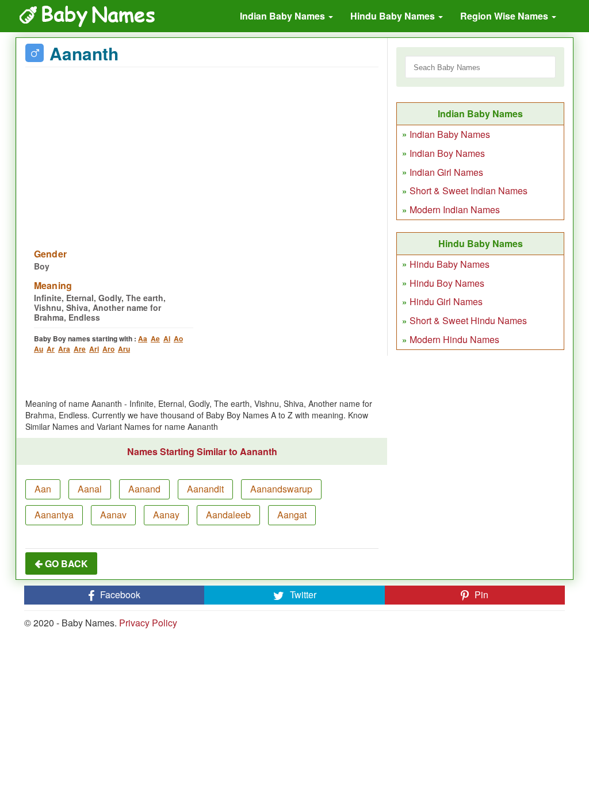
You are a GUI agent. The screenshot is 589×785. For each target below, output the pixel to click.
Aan (43, 488)
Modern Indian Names (455, 209)
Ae (155, 338)
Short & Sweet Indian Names (468, 190)
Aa (142, 338)
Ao (178, 338)
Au (38, 349)
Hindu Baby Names (393, 15)
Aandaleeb (228, 514)
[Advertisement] (201, 150)
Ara (64, 349)
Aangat (292, 514)
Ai (166, 338)
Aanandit (205, 488)
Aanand (144, 488)
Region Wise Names (505, 15)
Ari (94, 349)
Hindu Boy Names (447, 283)
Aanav (113, 514)
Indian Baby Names (283, 15)
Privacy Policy (148, 622)
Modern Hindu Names (454, 339)
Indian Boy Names (447, 153)
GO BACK (65, 563)
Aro (108, 349)
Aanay (166, 514)
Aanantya (54, 514)
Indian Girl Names (446, 172)
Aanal (90, 488)
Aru (124, 349)
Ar (51, 349)
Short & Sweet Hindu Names (468, 320)
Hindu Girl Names (446, 301)
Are (80, 349)
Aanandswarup (281, 488)
